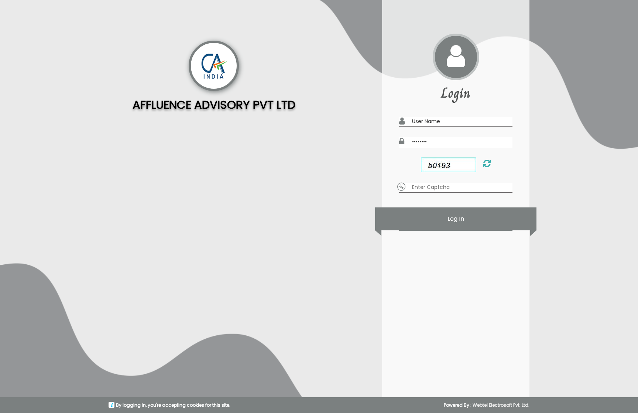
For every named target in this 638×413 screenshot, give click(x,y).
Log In (455, 218)
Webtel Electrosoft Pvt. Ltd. (501, 405)
